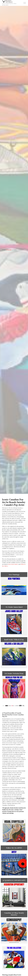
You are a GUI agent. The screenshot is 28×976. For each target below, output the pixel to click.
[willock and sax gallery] (14, 655)
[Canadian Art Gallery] (14, 896)
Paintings (8, 249)
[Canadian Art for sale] (14, 590)
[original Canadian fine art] (14, 958)
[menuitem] (24, 3)
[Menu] (24, 3)
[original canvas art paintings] (14, 622)
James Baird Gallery (13, 564)
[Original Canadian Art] (14, 831)
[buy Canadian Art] (14, 863)
